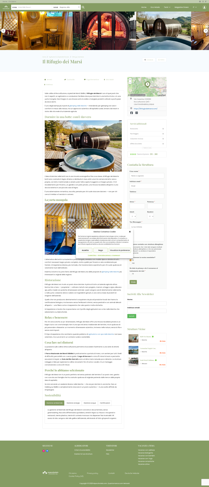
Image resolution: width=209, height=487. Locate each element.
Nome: (130, 299)
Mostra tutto (147, 147)
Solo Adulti (110, 79)
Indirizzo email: (133, 308)
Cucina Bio (71, 79)
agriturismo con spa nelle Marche (101, 334)
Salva (162, 60)
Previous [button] (3, 31)
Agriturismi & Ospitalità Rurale (59, 57)
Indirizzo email (136, 181)
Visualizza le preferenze (120, 250)
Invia (133, 282)
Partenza (151, 202)
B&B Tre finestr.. (146, 337)
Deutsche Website (132, 473)
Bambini (150, 212)
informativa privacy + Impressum (109, 255)
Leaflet (162, 95)
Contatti (111, 473)
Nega (100, 250)
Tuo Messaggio (136, 222)
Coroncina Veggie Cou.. (148, 348)
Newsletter (110, 450)
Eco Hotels (155, 7)
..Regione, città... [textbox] (65, 7)
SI (133, 260)
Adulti (132, 212)
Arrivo (132, 202)
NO (133, 263)
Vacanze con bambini (146, 456)
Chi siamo (12, 1)
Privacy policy (92, 473)
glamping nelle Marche (78, 106)
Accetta (85, 250)
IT (193, 7)
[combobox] (66, 7)
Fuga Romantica (92, 79)
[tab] (54, 403)
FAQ (107, 454)
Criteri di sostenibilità (82, 450)
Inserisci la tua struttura (83, 454)
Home (5, 1)
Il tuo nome (134, 171)
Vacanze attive (144, 464)
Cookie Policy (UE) (76, 476)
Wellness (49, 84)
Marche (144, 340)
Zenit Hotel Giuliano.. (147, 360)
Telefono (133, 192)
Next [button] (205, 31)
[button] (130, 232)
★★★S (49, 79)
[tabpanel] (83, 414)
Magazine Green (182, 7)
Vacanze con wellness (146, 450)
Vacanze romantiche (146, 461)
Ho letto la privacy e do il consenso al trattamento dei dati (144, 269)
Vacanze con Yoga (145, 458)
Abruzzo (144, 363)
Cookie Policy (92, 255)
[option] (47, 31)
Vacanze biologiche (145, 453)
